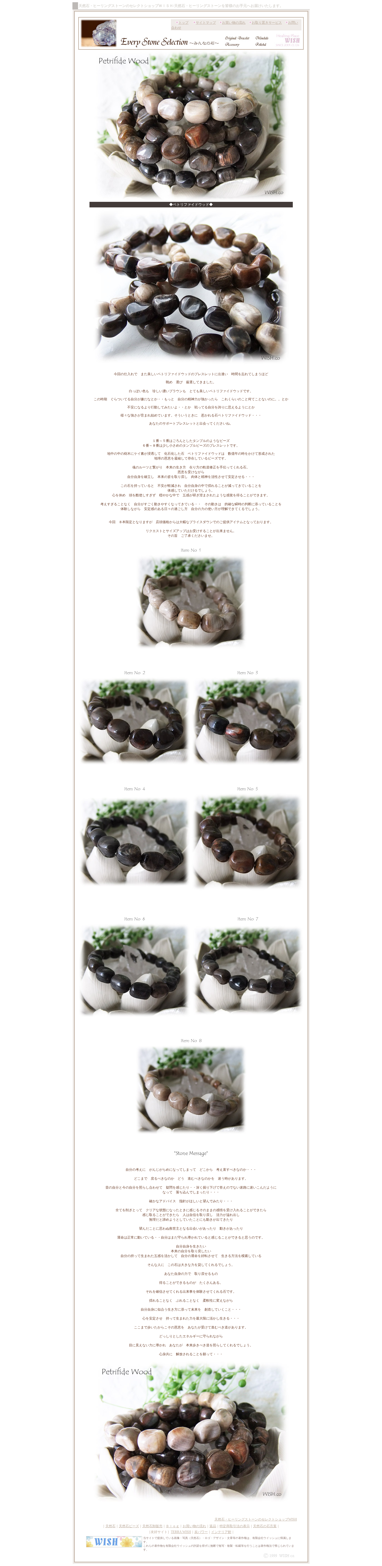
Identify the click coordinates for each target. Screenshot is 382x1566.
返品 (212, 1526)
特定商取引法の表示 (235, 1526)
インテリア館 (221, 1532)
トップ (183, 23)
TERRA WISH (181, 1532)
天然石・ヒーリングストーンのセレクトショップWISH (255, 1519)
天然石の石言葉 (265, 1526)
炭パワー (201, 1532)
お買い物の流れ (234, 23)
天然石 (110, 1526)
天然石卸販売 (152, 1526)
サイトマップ (206, 23)
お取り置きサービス (267, 23)
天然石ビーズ (129, 1526)
